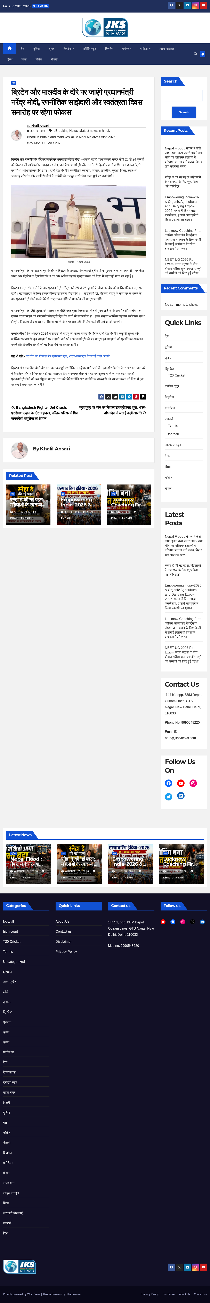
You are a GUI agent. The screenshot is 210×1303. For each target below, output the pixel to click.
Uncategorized (14, 961)
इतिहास (7, 972)
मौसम (6, 1173)
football (173, 434)
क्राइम (7, 1002)
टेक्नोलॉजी (9, 1072)
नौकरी (54, 59)
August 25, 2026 (77, 871)
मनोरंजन (126, 49)
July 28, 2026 (126, 871)
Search (170, 81)
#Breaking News (66, 130)
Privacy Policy (66, 951)
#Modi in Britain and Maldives (48, 137)
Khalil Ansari (40, 125)
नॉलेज (39, 59)
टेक (5, 1062)
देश (22, 49)
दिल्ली (6, 1102)
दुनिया (36, 49)
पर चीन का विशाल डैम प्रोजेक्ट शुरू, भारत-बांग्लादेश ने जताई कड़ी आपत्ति (68, 356)
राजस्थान (8, 1183)
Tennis (173, 425)
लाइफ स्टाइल (166, 49)
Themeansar (73, 1294)
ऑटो (6, 992)
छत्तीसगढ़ (8, 1052)
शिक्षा (24, 59)
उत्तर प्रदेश (10, 982)
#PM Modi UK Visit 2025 (44, 143)
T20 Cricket (176, 375)
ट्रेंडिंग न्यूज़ (89, 49)
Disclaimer (64, 941)
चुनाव (52, 49)
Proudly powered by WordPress (22, 1294)
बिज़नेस (109, 49)
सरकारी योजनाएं (13, 1213)
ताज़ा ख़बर (9, 1092)
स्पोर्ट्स (144, 49)
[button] (195, 54)
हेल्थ (10, 59)
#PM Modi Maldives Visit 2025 (93, 137)
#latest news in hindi (94, 130)
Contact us (64, 931)
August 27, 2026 (26, 871)
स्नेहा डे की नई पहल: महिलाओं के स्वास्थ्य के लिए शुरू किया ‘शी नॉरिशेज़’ (183, 182)
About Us (63, 921)
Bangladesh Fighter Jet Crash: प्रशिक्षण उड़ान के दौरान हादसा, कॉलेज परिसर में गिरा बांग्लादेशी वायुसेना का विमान (44, 413)
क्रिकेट (68, 49)
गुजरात (7, 1022)
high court (10, 931)
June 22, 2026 (177, 871)
